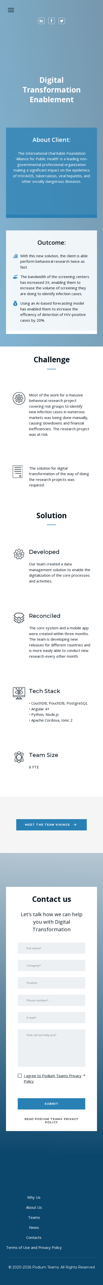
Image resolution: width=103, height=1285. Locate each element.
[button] (41, 21)
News (34, 1227)
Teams (34, 1217)
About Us (34, 1207)
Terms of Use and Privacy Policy (34, 1247)
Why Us (33, 1197)
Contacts (34, 1237)
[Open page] (51, 9)
